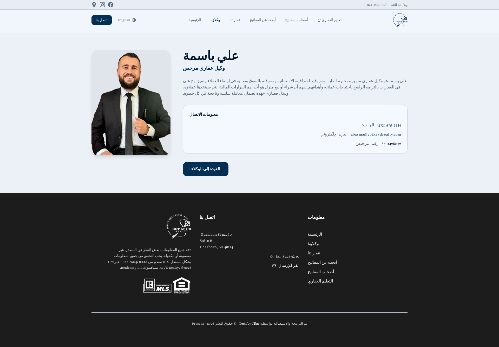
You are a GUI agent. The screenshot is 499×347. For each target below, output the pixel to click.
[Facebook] (110, 4)
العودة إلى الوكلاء (205, 168)
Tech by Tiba (248, 324)
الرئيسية (195, 20)
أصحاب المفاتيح (296, 20)
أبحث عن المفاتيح (263, 20)
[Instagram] (102, 4)
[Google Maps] (94, 4)
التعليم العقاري (333, 20)
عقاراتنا (234, 20)
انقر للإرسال (288, 265)
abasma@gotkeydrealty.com (376, 134)
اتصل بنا (102, 20)
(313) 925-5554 (389, 125)
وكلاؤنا (215, 20)
